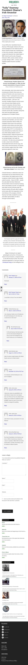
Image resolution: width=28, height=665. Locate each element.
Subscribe (3, 646)
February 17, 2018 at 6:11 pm (15, 277)
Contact (3, 659)
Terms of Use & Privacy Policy (9, 660)
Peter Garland (12, 276)
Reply (5, 284)
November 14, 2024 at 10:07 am (16, 371)
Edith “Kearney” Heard (14, 292)
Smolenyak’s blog (6, 262)
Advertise (3, 657)
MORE (3, 526)
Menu (15, 5)
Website (4, 492)
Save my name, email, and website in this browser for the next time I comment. (12, 500)
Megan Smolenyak (7, 16)
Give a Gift (4, 647)
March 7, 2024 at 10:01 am (15, 311)
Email (3, 485)
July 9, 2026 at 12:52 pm (16, 329)
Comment (4, 463)
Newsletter (4, 649)
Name (4, 478)
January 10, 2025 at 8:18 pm (15, 415)
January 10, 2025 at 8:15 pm (15, 390)
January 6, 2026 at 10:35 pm (15, 434)
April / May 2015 (6, 18)
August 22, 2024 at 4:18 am (15, 353)
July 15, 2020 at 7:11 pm (14, 294)
